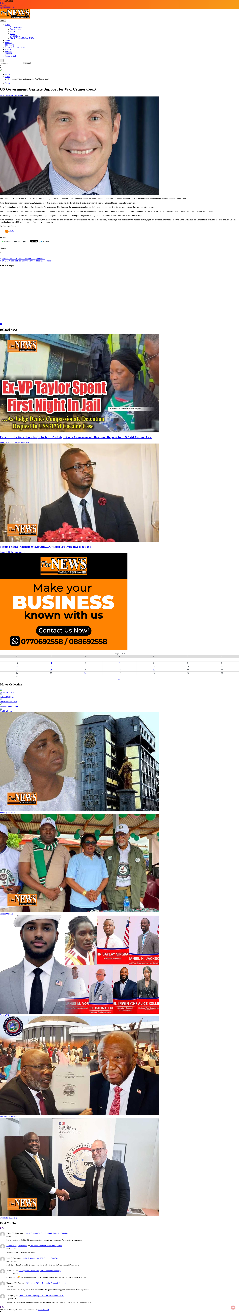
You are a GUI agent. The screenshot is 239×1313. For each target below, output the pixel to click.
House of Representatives (15, 47)
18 (51, 670)
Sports (12, 31)
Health (7, 40)
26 (85, 673)
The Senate (9, 45)
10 (17, 666)
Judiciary (8, 43)
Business (8, 51)
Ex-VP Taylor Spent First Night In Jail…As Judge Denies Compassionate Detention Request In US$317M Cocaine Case (76, 437)
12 (85, 666)
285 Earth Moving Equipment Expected (46, 1246)
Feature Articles (11, 56)
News (7, 25)
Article (12, 34)
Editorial (8, 54)
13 (119, 666)
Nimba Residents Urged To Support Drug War (40, 1258)
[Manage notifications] (233, 1308)
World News (15, 36)
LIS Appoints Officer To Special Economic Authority (39, 1271)
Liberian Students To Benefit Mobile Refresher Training (46, 1233)
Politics (8, 49)
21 (154, 670)
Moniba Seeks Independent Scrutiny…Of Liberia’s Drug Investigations (45, 546)
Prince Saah (4, 552)
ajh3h (2, 95)
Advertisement (15, 27)
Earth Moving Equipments (16, 1246)
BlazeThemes (43, 1310)
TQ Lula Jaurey (6, 442)
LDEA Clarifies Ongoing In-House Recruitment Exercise (41, 1295)
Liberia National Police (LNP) (22, 38)
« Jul (118, 679)
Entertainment (15, 29)
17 (17, 670)
